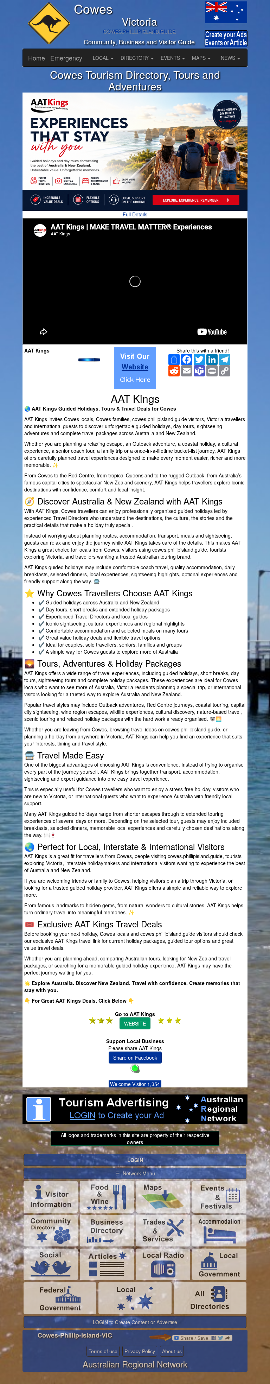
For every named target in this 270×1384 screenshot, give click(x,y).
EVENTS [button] (171, 57)
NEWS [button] (229, 57)
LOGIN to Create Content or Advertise (135, 1322)
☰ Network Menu (135, 1173)
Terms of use (103, 1351)
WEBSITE (135, 1023)
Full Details (135, 214)
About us (172, 1351)
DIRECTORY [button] (135, 57)
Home (36, 57)
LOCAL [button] (101, 57)
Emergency (66, 57)
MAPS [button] (199, 57)
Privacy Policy (139, 1351)
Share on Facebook (135, 1057)
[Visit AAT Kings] (135, 368)
